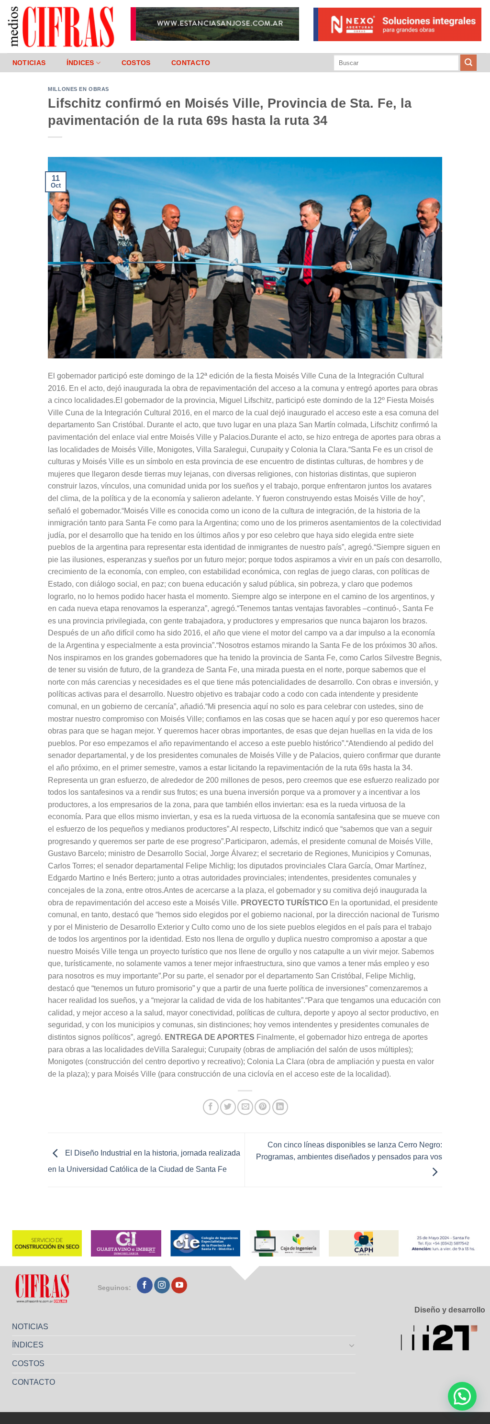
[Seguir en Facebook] (145, 1285)
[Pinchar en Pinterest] (262, 1107)
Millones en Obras (78, 89)
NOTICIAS (28, 63)
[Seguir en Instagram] (162, 1285)
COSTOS (136, 63)
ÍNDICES (80, 63)
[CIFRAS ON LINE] (61, 26)
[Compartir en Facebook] (211, 1107)
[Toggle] (352, 1345)
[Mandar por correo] (245, 1107)
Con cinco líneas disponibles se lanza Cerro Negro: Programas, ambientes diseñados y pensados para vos (349, 1151)
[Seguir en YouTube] (179, 1285)
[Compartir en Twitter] (228, 1107)
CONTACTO (190, 63)
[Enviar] (468, 63)
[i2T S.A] (443, 1339)
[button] (462, 1396)
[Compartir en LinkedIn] (280, 1107)
